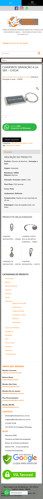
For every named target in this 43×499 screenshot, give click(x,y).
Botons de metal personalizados (16, 443)
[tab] (21, 152)
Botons (7, 282)
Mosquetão (16, 322)
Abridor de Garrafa (19, 303)
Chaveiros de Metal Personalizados (18, 439)
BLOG (5, 431)
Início (4, 77)
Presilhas (8, 346)
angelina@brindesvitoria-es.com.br (18, 419)
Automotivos (9, 278)
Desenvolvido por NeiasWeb (11, 495)
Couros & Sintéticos (12, 328)
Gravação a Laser (22, 77)
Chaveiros (11, 77)
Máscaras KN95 (11, 435)
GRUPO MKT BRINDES (13, 366)
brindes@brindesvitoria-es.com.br (17, 416)
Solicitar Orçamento (12, 140)
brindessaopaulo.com (10, 386)
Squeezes (8, 350)
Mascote (15, 318)
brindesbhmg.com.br (10, 407)
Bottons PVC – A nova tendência (17, 447)
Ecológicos (9, 331)
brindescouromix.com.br (12, 373)
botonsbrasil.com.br (10, 380)
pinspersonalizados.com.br (13, 400)
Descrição (8, 152)
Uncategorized (10, 354)
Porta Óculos (10, 343)
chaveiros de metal (13, 145)
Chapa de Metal (18, 311)
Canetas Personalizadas (14, 450)
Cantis (7, 297)
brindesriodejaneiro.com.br (13, 393)
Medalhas (8, 335)
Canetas (8, 293)
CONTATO (7, 411)
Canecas (8, 290)
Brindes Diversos (11, 286)
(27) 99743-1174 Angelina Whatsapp (18, 427)
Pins (6, 339)
